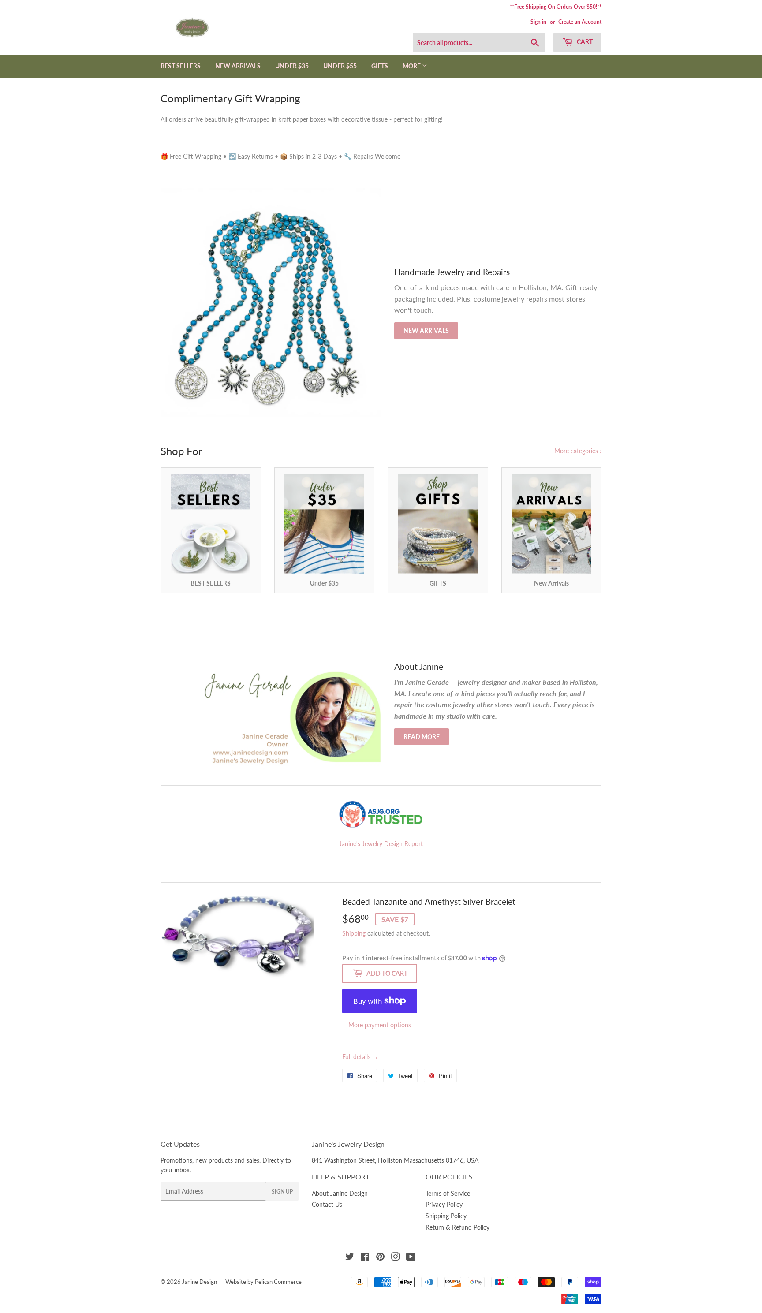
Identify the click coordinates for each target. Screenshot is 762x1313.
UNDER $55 (340, 66)
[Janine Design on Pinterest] (380, 1257)
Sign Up (282, 1191)
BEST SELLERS (181, 66)
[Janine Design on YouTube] (410, 1257)
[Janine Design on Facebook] (365, 1257)
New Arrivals (426, 330)
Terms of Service (448, 1193)
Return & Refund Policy (457, 1227)
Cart (584, 41)
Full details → (360, 1056)
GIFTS (379, 66)
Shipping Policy (446, 1216)
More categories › (577, 451)
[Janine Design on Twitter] (349, 1257)
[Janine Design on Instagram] (395, 1257)
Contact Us (327, 1204)
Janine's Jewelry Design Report (381, 843)
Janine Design (199, 1281)
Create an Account (579, 22)
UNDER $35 (292, 66)
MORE (412, 66)
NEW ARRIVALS (238, 66)
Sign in (538, 22)
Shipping (354, 933)
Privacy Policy (444, 1204)
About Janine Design (340, 1193)
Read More (421, 736)
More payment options (379, 1025)
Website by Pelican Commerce (263, 1281)
